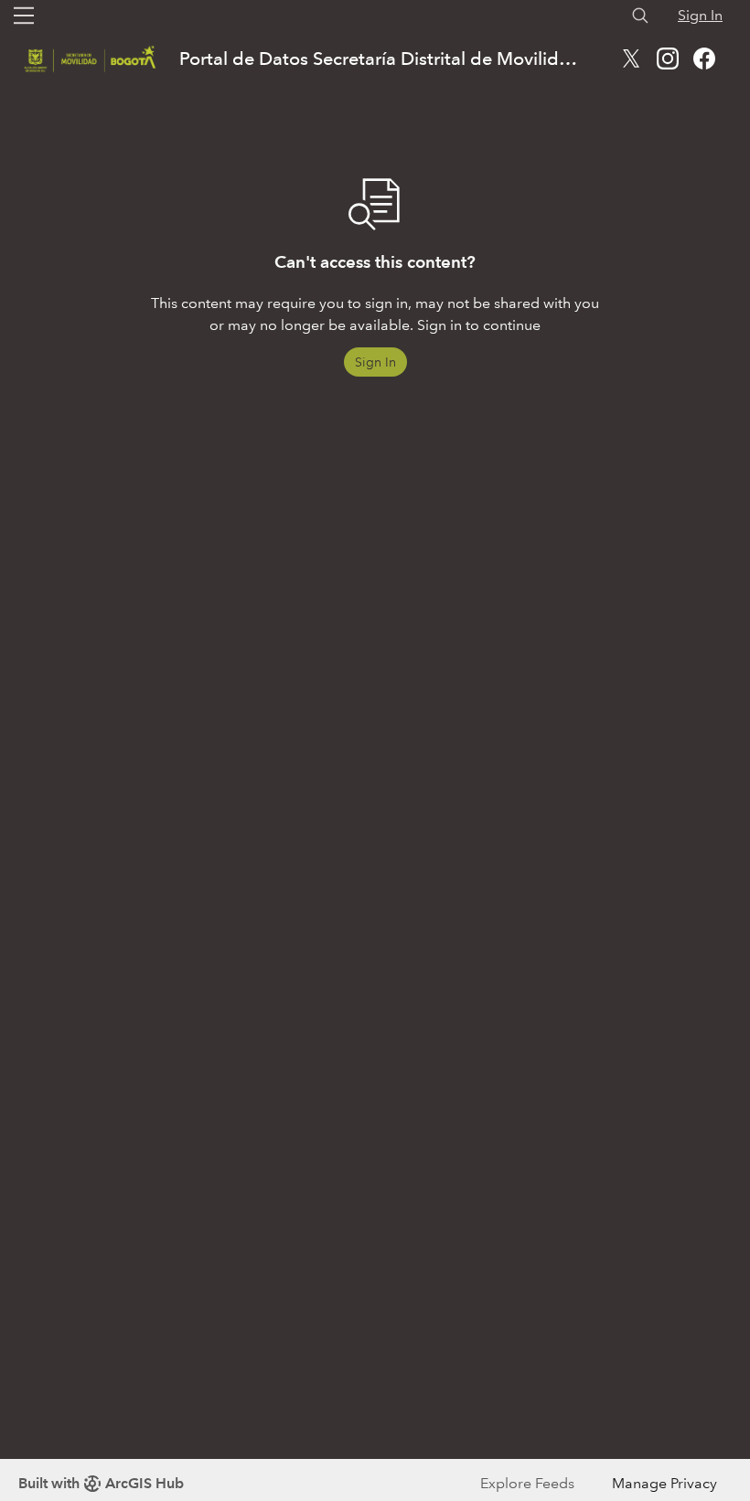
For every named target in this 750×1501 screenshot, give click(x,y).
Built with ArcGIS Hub (101, 1483)
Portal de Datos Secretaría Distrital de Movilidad (380, 58)
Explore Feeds (527, 1483)
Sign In (700, 15)
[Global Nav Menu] (24, 15)
